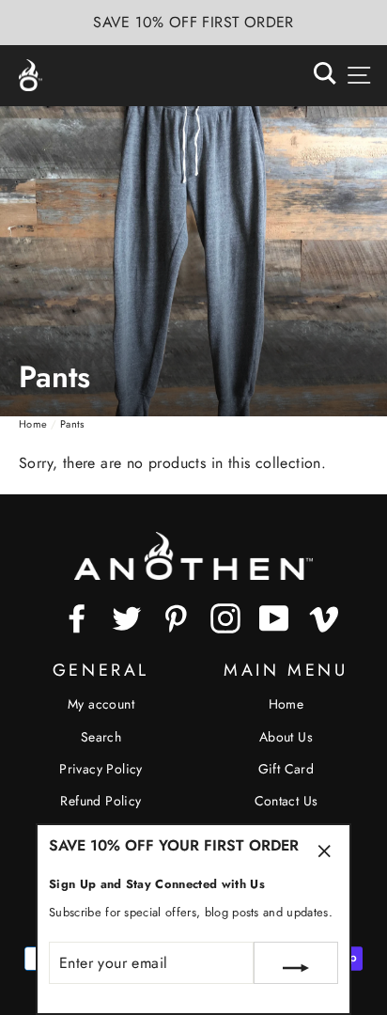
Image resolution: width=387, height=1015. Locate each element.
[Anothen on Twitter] (127, 618)
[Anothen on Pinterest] (176, 618)
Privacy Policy (101, 768)
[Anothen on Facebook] (77, 618)
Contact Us (286, 800)
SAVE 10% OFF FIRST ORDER (193, 22)
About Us (286, 736)
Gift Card (286, 768)
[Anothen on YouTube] (274, 618)
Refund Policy (100, 800)
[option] (193, 22)
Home (33, 423)
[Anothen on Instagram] (225, 618)
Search (101, 736)
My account (101, 704)
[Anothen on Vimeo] (324, 618)
